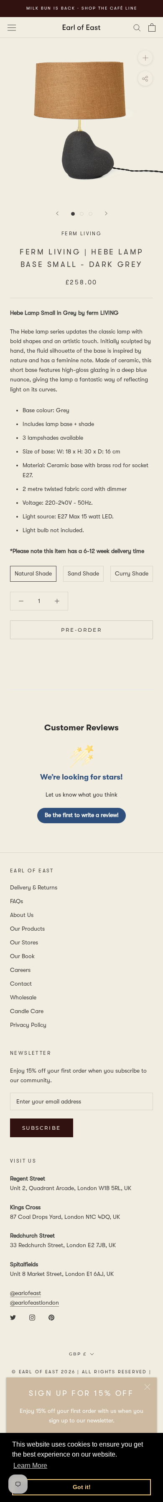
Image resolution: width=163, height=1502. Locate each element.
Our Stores (24, 942)
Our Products (27, 928)
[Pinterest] (51, 1317)
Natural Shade (33, 573)
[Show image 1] (73, 214)
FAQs (16, 901)
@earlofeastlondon (34, 1302)
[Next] (106, 213)
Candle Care (26, 1011)
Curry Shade (131, 573)
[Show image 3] (90, 214)
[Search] (137, 27)
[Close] (147, 1387)
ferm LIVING (81, 234)
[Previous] (57, 213)
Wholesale (23, 997)
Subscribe (41, 1128)
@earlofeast (25, 1293)
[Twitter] (13, 1317)
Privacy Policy (28, 1024)
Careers (20, 969)
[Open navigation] (12, 27)
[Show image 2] (82, 214)
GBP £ (78, 1354)
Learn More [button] (30, 1465)
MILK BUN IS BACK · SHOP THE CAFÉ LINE (81, 8)
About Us (21, 915)
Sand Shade (83, 573)
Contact (21, 983)
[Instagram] (32, 1317)
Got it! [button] (82, 1487)
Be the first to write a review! (82, 815)
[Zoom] (145, 57)
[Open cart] (151, 27)
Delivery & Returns (33, 887)
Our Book (22, 956)
